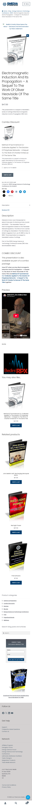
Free (5, 614)
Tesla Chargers (7, 758)
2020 (11, 13)
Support (4, 727)
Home (5, 11)
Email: (8, 654)
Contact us (5, 731)
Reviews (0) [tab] (5, 210)
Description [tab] (5, 205)
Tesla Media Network (8, 762)
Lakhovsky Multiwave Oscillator (12, 756)
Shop (9, 11)
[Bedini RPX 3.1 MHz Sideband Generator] (16, 363)
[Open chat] (28, 797)
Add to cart (7, 175)
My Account (5, 803)
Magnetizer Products (8, 760)
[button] (27, 35)
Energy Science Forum (9, 750)
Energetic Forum (7, 747)
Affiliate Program (7, 745)
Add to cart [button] (16, 425)
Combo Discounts (9, 603)
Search (16, 803)
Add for (9, 168)
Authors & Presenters (10, 601)
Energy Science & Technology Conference (16, 612)
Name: (9, 650)
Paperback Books (9, 617)
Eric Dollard (13, 186)
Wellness (6, 620)
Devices (6, 606)
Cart (24, 801)
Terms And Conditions (9, 785)
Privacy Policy (6, 787)
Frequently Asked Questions (11, 729)
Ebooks (6, 609)
